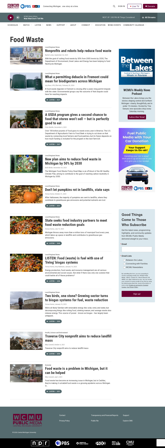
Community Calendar (133, 25)
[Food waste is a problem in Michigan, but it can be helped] (26, 373)
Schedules (13, 25)
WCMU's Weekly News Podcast (136, 92)
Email (124, 244)
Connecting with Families (137, 263)
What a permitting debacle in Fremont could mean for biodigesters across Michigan (76, 79)
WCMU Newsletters (134, 267)
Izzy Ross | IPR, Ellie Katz (53, 85)
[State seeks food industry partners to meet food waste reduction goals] (26, 225)
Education (100, 25)
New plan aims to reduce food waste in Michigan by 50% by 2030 (73, 161)
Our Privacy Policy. (132, 287)
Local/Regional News (52, 47)
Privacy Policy (64, 421)
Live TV (135, 6)
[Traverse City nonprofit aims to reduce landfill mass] (26, 341)
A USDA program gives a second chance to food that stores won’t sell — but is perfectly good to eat (77, 119)
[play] (11, 17)
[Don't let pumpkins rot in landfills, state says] (26, 194)
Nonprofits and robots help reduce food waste (78, 51)
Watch (26, 25)
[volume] (18, 17)
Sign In (121, 6)
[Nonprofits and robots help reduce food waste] (26, 55)
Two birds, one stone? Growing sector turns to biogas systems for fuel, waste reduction (76, 298)
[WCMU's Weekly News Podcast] (137, 67)
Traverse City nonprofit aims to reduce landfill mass (78, 338)
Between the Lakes (134, 260)
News (48, 25)
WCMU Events (114, 25)
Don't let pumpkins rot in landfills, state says (77, 190)
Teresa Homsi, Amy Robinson (55, 267)
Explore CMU (128, 421)
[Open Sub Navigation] (20, 25)
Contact (62, 415)
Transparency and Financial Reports (104, 415)
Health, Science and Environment (56, 333)
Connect (86, 25)
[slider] (21, 17)
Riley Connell (49, 345)
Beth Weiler (49, 168)
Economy (48, 365)
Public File (95, 421)
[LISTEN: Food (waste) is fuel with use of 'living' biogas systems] (26, 263)
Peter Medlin (49, 127)
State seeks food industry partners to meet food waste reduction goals (76, 222)
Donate (151, 6)
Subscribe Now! (137, 117)
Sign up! (136, 293)
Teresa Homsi (49, 194)
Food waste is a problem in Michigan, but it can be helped (76, 370)
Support (61, 25)
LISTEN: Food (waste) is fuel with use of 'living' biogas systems (74, 260)
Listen (38, 25)
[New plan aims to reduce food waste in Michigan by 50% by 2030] (26, 164)
